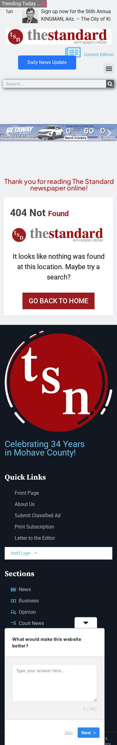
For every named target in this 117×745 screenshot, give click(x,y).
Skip (69, 732)
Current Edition (99, 54)
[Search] (110, 84)
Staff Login (21, 553)
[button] (109, 68)
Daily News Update (47, 62)
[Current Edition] (73, 52)
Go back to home (58, 301)
